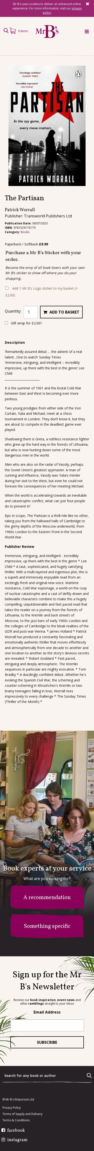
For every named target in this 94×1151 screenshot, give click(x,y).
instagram (17, 1140)
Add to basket (64, 312)
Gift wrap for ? (26, 323)
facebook (16, 1131)
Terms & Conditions (16, 1120)
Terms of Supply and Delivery (22, 1114)
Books (25, 232)
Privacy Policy (11, 1107)
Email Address (47, 1012)
